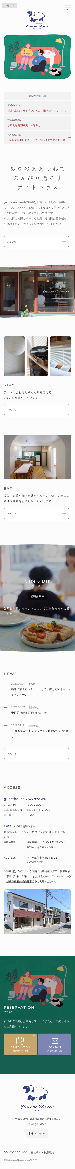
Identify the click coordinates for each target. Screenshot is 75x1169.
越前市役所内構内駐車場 (20, 881)
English (9, 5)
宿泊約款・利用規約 (42, 1152)
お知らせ (55, 608)
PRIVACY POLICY (15, 1152)
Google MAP (37, 1124)
